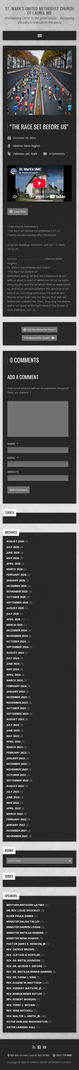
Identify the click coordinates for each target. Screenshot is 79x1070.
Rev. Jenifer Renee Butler (24, 994)
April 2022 (13, 808)
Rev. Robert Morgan (21, 999)
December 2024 (16, 630)
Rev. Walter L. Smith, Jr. (23, 1016)
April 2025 (13, 619)
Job (28, 153)
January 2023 (15, 758)
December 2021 (16, 830)
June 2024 (12, 663)
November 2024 (17, 636)
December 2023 (16, 697)
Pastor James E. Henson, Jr (25, 944)
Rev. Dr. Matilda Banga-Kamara (29, 971)
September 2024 (17, 647)
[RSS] (33, 1047)
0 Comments (57, 153)
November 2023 (17, 702)
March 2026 (14, 569)
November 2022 (17, 769)
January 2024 (15, 691)
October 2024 (16, 641)
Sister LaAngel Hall (21, 1027)
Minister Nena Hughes (26, 146)
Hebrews (18, 153)
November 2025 (17, 591)
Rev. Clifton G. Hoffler (23, 955)
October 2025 (16, 597)
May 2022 (12, 802)
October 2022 (16, 775)
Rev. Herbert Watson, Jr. (24, 988)
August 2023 (15, 719)
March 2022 (14, 814)
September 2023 (17, 713)
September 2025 (17, 602)
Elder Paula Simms (19, 916)
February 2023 (16, 752)
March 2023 (14, 747)
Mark (34, 153)
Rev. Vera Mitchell (19, 1010)
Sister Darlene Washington (26, 1021)
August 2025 (15, 608)
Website (13, 472)
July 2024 (12, 658)
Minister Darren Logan (23, 927)
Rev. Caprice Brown (20, 949)
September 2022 (17, 780)
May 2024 (12, 669)
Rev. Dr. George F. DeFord (24, 966)
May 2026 (12, 558)
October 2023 (16, 708)
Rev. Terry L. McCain (20, 1005)
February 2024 (16, 686)
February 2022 (16, 819)
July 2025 (12, 613)
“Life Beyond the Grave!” (37, 337)
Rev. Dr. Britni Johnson (23, 960)
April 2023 (13, 741)
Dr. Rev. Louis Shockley (23, 910)
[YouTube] (44, 1047)
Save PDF (19, 211)
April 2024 (13, 675)
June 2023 (12, 730)
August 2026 (15, 541)
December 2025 (16, 586)
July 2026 (12, 547)
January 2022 (15, 825)
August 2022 (15, 786)
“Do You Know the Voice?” (41, 329)
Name (12, 443)
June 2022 (12, 797)
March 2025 (14, 625)
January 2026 (15, 580)
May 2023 (12, 736)
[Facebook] (39, 1047)
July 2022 (12, 791)
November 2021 (17, 836)
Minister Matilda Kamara (25, 932)
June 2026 (12, 552)
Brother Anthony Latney (25, 905)
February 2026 (16, 574)
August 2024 (15, 652)
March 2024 (14, 680)
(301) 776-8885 (64, 1055)
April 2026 (13, 563)
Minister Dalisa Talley (23, 921)
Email (12, 457)
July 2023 (12, 725)
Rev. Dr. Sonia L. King (21, 977)
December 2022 (16, 764)
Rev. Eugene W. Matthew (24, 982)
